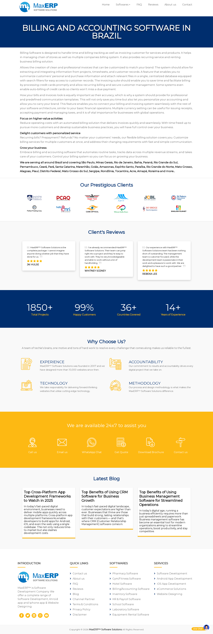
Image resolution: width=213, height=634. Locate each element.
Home (106, 4)
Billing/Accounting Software (131, 588)
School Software (123, 604)
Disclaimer (80, 614)
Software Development (172, 573)
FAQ (139, 4)
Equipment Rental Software (130, 614)
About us (170, 4)
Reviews (153, 4)
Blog (76, 594)
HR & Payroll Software (126, 599)
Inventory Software (124, 594)
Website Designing (169, 594)
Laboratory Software (125, 609)
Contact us (80, 573)
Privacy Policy (81, 609)
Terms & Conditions (85, 604)
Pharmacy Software (125, 573)
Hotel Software (122, 583)
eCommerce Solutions (171, 588)
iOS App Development (171, 583)
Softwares (122, 4)
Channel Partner (84, 599)
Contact (187, 4)
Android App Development (174, 578)
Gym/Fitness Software (126, 578)
